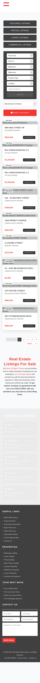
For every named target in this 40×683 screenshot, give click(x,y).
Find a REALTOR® (10, 588)
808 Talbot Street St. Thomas (18, 445)
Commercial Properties (12, 576)
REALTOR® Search (11, 517)
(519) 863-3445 (13, 496)
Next (30, 344)
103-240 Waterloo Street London (19, 429)
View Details (29, 137)
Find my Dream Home (12, 592)
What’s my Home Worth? (13, 595)
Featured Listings (20, 23)
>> (36, 344)
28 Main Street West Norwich (18, 493)
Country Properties (10, 566)
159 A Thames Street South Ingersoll (20, 477)
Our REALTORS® (10, 658)
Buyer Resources (10, 527)
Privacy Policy (22, 658)
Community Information (12, 524)
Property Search (10, 521)
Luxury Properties (10, 573)
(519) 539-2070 (13, 463)
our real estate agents (22, 374)
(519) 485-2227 (13, 480)
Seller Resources (10, 531)
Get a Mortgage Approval (13, 598)
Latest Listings (19, 38)
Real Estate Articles (11, 534)
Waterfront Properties (11, 570)
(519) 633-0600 (13, 447)
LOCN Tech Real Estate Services (19, 652)
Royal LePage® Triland (14, 368)
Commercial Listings (20, 45)
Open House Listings (11, 563)
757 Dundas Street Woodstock (18, 461)
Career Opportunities (11, 537)
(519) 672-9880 (13, 431)
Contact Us (8, 541)
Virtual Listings (20, 30)
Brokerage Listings (10, 553)
